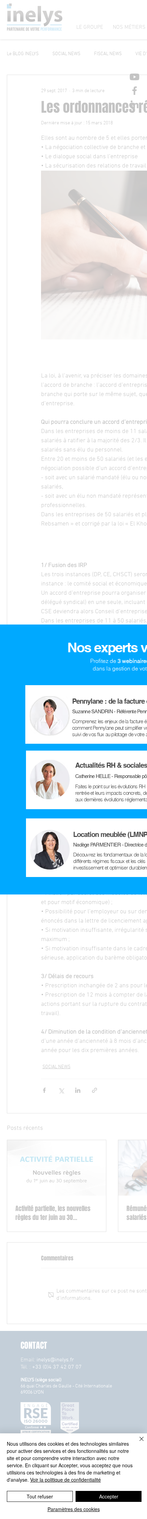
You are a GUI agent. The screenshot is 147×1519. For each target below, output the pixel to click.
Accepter (108, 1496)
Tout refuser (40, 1496)
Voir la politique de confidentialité (65, 1479)
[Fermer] (137, 1443)
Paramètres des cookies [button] (74, 1509)
